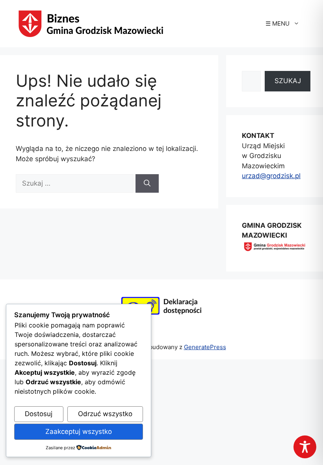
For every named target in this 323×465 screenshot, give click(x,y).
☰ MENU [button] (277, 23)
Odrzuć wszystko (105, 414)
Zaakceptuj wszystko (78, 431)
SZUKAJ (288, 81)
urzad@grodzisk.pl (271, 176)
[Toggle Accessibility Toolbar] (305, 447)
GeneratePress (205, 347)
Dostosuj (38, 414)
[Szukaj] (147, 183)
